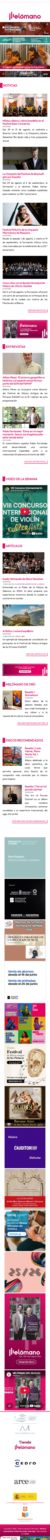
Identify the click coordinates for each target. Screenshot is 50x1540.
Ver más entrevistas (35, 462)
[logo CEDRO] (25, 1463)
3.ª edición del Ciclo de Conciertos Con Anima (23, 67)
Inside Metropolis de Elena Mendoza (23, 578)
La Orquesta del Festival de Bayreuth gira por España (23, 175)
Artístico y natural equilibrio (18, 631)
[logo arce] (25, 1482)
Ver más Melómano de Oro (31, 723)
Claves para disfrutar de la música (29, 584)
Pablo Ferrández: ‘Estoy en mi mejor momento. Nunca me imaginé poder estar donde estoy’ (23, 434)
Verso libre (20, 636)
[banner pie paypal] (25, 1538)
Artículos (14, 546)
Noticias (10, 85)
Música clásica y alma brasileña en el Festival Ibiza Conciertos (23, 122)
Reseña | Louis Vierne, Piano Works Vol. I (33, 751)
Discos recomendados (24, 740)
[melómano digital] (25, 857)
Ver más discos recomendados (29, 821)
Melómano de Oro (21, 684)
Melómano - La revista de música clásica (25, 16)
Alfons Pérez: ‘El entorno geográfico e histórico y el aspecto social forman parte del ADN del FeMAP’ (24, 380)
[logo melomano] (25, 1424)
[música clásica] (25, 1230)
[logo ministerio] (25, 1496)
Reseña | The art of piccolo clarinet (36, 788)
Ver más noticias (37, 310)
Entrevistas (15, 347)
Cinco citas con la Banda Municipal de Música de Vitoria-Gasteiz (24, 284)
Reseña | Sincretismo (31, 693)
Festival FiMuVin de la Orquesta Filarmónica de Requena (20, 231)
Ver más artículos (36, 654)
